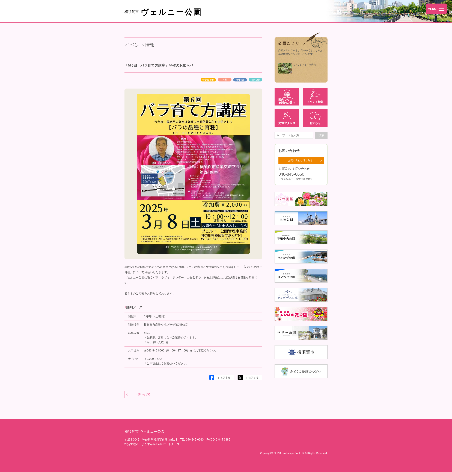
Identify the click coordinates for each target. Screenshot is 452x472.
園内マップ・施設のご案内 (286, 101)
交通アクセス (286, 123)
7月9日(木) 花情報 (305, 64)
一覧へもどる (143, 394)
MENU (432, 8)
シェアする (224, 377)
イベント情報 (315, 101)
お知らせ (315, 123)
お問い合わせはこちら (300, 160)
